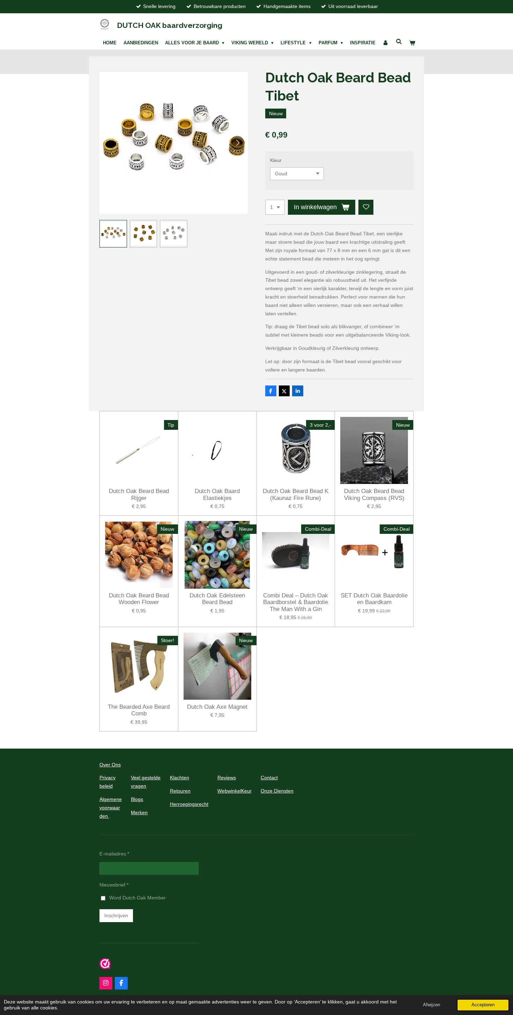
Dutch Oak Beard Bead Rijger (139, 494)
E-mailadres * (114, 853)
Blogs (137, 799)
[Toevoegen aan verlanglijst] (366, 207)
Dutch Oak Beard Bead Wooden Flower (139, 599)
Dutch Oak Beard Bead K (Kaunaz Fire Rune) (295, 494)
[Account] (385, 43)
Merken (139, 812)
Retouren (180, 791)
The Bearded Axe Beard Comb (139, 710)
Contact (269, 777)
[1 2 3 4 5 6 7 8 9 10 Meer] (275, 207)
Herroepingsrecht (189, 804)
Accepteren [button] (483, 1004)
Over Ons (110, 764)
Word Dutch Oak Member (137, 897)
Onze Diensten (277, 791)
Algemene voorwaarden (110, 807)
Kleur (276, 160)
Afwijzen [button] (431, 1004)
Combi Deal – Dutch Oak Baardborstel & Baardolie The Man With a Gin (295, 602)
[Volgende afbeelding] (237, 143)
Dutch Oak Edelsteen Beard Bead (217, 599)
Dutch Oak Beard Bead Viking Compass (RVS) (374, 494)
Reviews (226, 777)
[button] (113, 234)
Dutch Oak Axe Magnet (217, 707)
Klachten (179, 777)
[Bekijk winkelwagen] (412, 43)
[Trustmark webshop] (105, 967)
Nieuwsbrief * (113, 885)
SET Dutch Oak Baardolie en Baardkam (374, 599)
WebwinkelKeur (234, 791)
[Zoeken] (399, 41)
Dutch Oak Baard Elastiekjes (217, 494)
